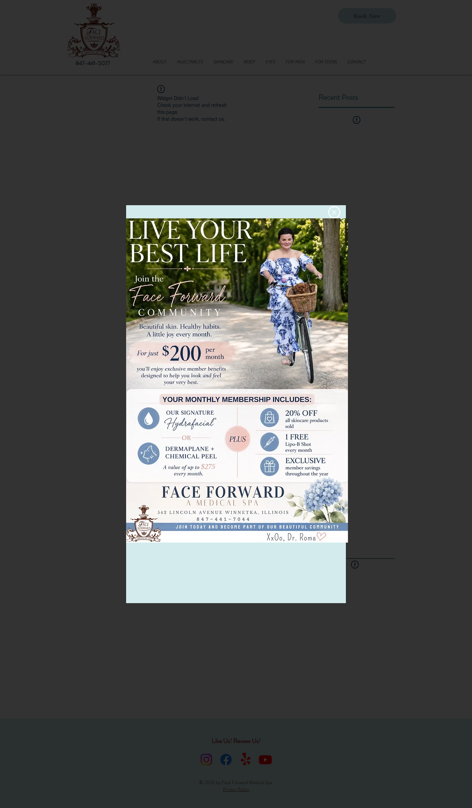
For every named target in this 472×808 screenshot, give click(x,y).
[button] (334, 212)
